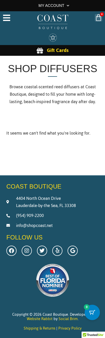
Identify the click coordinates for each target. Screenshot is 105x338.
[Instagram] (27, 251)
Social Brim (68, 318)
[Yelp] (57, 251)
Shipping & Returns (39, 328)
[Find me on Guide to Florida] (52, 298)
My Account (51, 5)
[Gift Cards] (40, 50)
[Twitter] (42, 251)
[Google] (73, 251)
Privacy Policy (70, 328)
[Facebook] (11, 251)
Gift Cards (58, 50)
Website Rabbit (39, 318)
